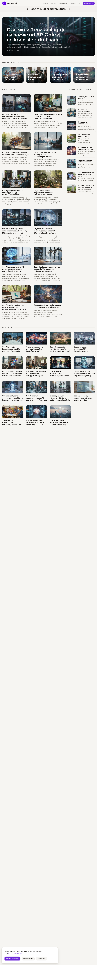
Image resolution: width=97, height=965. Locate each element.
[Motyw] (80, 3)
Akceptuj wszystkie (12, 958)
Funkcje (45, 3)
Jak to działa (63, 3)
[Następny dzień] (27, 9)
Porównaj (72, 3)
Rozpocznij (87, 3)
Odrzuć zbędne (28, 958)
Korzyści (53, 3)
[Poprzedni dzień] (70, 9)
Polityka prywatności (15, 953)
